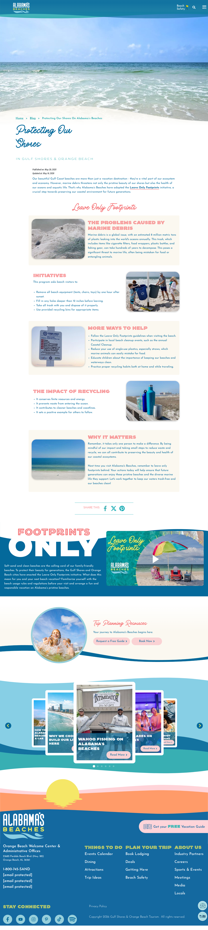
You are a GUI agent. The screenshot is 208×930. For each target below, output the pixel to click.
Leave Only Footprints (144, 187)
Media (180, 885)
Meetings (182, 878)
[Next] (200, 726)
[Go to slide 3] (101, 766)
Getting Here (136, 870)
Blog (33, 118)
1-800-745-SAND (16, 869)
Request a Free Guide (110, 641)
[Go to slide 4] (105, 766)
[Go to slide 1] (93, 766)
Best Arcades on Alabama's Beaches (135, 739)
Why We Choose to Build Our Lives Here (67, 739)
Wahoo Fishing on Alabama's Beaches (100, 744)
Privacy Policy (98, 906)
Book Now (145, 641)
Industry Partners (189, 854)
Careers (181, 862)
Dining (90, 862)
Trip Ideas (93, 878)
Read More (117, 754)
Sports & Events (188, 870)
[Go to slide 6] (113, 766)
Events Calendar (99, 854)
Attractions (94, 870)
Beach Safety (136, 878)
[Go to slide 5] (109, 766)
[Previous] (8, 726)
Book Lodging (137, 854)
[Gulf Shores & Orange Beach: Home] (21, 8)
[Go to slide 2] (97, 766)
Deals (130, 862)
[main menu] (204, 7)
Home (19, 118)
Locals (180, 893)
